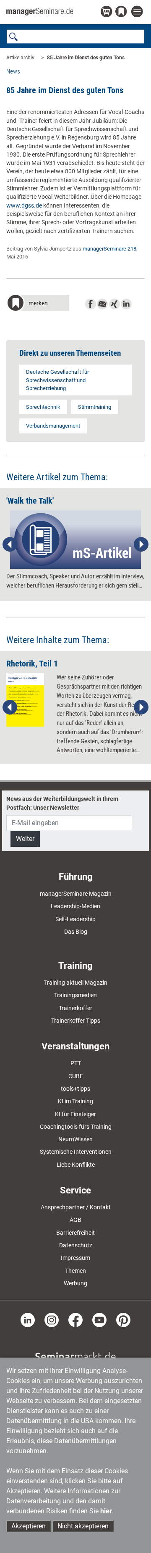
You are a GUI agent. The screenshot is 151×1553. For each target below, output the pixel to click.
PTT (75, 1063)
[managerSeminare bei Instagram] (51, 1319)
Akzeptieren (28, 1526)
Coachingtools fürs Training (76, 1126)
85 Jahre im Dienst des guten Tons (86, 58)
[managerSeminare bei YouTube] (99, 1319)
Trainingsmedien (75, 995)
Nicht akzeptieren (83, 1526)
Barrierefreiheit (75, 1232)
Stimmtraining (94, 407)
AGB (75, 1219)
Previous (10, 544)
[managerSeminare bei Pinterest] (123, 1319)
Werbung (75, 1283)
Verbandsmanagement (53, 426)
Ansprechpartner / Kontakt (76, 1207)
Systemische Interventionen (76, 1151)
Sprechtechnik (43, 407)
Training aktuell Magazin (75, 982)
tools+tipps (75, 1088)
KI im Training (75, 1101)
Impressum (75, 1257)
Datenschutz (75, 1245)
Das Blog (75, 931)
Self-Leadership (75, 919)
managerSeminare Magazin (76, 893)
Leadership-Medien (75, 906)
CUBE (75, 1076)
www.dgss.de (24, 205)
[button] (37, 304)
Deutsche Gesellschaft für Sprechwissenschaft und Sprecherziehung (57, 380)
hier (106, 1511)
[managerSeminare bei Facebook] (75, 1319)
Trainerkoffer (75, 1008)
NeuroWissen (75, 1139)
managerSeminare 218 (109, 249)
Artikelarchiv (20, 58)
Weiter (25, 839)
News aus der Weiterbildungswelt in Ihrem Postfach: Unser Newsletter (62, 803)
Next (141, 544)
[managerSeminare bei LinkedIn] (27, 1319)
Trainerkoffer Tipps (75, 1020)
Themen (75, 1270)
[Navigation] (138, 12)
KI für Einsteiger (75, 1114)
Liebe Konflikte (76, 1164)
